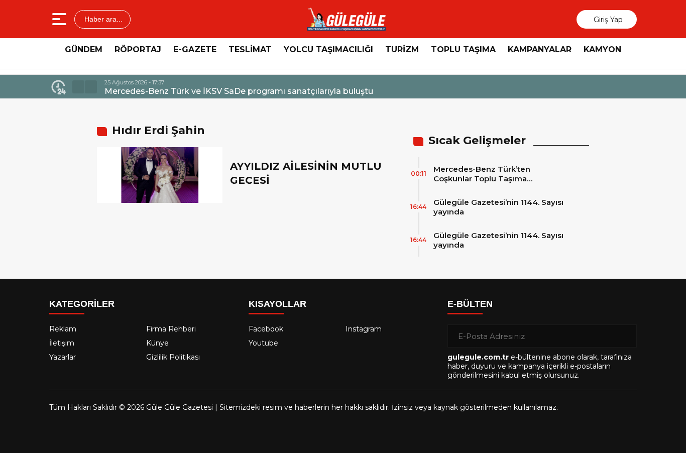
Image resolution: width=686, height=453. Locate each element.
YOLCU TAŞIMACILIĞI (328, 49)
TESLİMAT (250, 49)
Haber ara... (102, 19)
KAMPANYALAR (539, 49)
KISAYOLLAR (277, 304)
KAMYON (602, 49)
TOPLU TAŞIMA (463, 49)
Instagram (364, 328)
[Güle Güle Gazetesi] (346, 19)
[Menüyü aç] (60, 19)
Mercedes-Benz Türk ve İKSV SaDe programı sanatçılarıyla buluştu (238, 91)
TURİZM (402, 49)
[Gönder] (625, 336)
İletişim (61, 343)
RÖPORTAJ (138, 49)
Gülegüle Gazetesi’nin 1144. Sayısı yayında (498, 206)
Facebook (266, 328)
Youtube (263, 343)
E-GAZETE (194, 49)
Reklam (62, 328)
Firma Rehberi (171, 328)
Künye (157, 343)
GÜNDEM (83, 49)
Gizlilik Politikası (173, 357)
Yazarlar (62, 357)
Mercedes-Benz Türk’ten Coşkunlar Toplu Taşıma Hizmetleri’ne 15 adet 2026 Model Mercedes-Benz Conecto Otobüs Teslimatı (498, 173)
